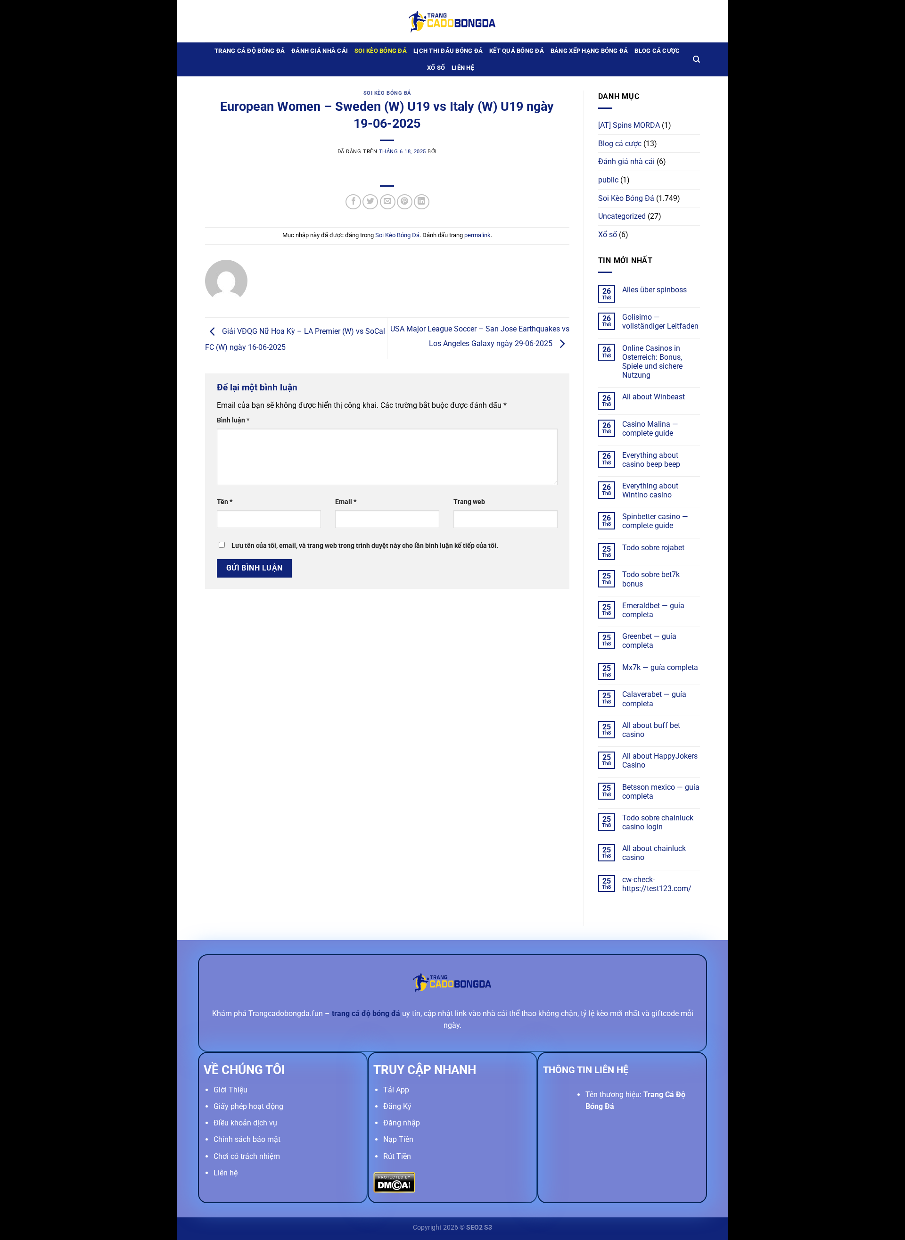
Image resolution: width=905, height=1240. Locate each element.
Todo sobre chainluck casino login (657, 822)
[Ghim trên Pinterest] (404, 202)
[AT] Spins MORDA (629, 125)
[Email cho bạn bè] (387, 202)
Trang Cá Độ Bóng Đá (249, 50)
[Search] (696, 59)
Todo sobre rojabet (653, 547)
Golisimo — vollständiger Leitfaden (660, 322)
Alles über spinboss (654, 289)
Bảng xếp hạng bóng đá (589, 50)
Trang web (469, 502)
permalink (477, 235)
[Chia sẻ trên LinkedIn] (421, 202)
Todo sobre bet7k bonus (651, 579)
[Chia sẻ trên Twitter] (370, 202)
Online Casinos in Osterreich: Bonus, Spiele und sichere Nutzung (652, 362)
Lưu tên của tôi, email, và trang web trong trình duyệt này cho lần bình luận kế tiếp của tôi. (364, 546)
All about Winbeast (653, 396)
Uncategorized (622, 216)
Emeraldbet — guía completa (653, 610)
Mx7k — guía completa (660, 667)
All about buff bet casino (651, 730)
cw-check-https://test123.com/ (656, 884)
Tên (224, 502)
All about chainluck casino (654, 853)
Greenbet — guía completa (649, 641)
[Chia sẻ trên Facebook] (353, 202)
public (608, 179)
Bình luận (233, 420)
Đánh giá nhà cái (319, 50)
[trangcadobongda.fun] (452, 21)
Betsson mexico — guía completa (660, 792)
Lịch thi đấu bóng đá (448, 50)
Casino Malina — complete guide (650, 429)
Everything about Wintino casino (650, 490)
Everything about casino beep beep (651, 460)
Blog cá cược (657, 50)
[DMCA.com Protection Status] (394, 1181)
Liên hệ (463, 67)
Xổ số (436, 67)
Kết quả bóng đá (516, 50)
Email (345, 502)
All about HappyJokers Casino (660, 760)
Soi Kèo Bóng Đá (380, 50)
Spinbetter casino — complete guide (655, 521)
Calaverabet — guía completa (654, 699)
